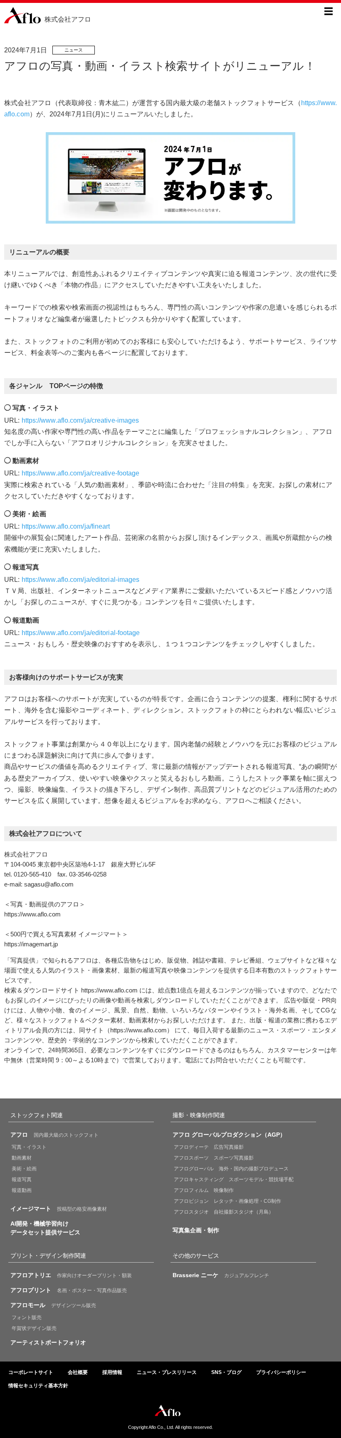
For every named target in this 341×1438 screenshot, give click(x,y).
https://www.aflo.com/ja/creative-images (80, 420)
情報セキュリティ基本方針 (38, 1386)
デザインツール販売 (53, 1305)
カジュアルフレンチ (221, 1275)
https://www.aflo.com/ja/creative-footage (81, 473)
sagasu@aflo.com (49, 884)
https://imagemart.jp (31, 944)
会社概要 (78, 1372)
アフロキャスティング (234, 1179)
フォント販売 (27, 1317)
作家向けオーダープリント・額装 (71, 1275)
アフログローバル (231, 1169)
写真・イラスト (29, 1147)
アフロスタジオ (224, 1212)
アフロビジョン (227, 1201)
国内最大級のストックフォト (54, 1134)
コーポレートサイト (30, 1372)
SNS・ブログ (226, 1372)
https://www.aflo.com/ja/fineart (66, 526)
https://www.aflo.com (32, 914)
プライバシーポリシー (281, 1372)
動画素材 (22, 1158)
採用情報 (112, 1372)
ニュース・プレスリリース (167, 1372)
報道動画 (22, 1190)
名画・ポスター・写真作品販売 (68, 1290)
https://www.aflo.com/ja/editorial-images (81, 579)
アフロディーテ (209, 1147)
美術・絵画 (24, 1169)
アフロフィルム (204, 1190)
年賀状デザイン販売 (34, 1328)
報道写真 (22, 1179)
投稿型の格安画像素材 (58, 1208)
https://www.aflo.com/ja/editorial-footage (81, 632)
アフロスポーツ (214, 1158)
